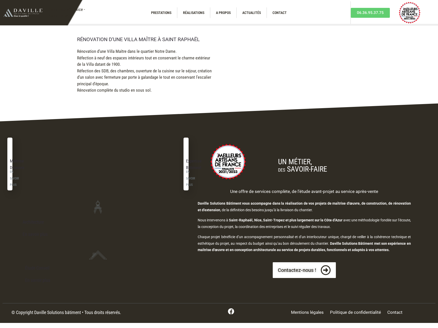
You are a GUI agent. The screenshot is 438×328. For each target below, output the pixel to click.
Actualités (251, 13)
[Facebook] (231, 311)
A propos (223, 13)
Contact (279, 13)
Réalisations (193, 13)
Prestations (161, 13)
